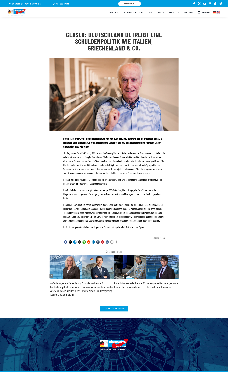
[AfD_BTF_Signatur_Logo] (17, 10)
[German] (215, 11)
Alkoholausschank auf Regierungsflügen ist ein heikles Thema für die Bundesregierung (65, 286)
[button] (65, 242)
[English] (218, 11)
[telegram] (220, 3)
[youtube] (204, 3)
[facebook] (194, 3)
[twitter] (199, 3)
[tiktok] (215, 3)
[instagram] (210, 3)
